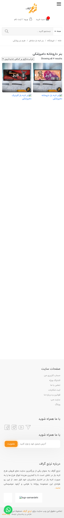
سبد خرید (42, 19)
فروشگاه (50, 40)
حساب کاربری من (52, 375)
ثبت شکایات (54, 390)
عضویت (11, 444)
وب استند (6, 514)
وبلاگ (57, 404)
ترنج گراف (27, 511)
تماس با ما (55, 385)
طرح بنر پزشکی (19, 40)
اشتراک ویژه (54, 380)
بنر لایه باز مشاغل (36, 40)
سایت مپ (55, 399)
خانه (59, 40)
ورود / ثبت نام (21, 19)
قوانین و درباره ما (52, 394)
